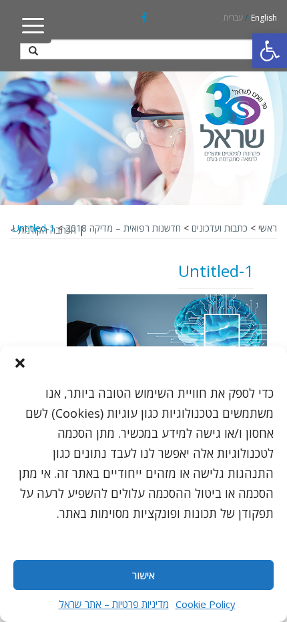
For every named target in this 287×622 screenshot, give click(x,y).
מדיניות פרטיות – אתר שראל (114, 604)
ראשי (267, 228)
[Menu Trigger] (33, 25)
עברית (233, 17)
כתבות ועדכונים (220, 228)
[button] (269, 50)
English (264, 17)
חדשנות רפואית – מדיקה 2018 (123, 228)
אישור (143, 575)
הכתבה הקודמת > (43, 230)
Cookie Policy (206, 604)
